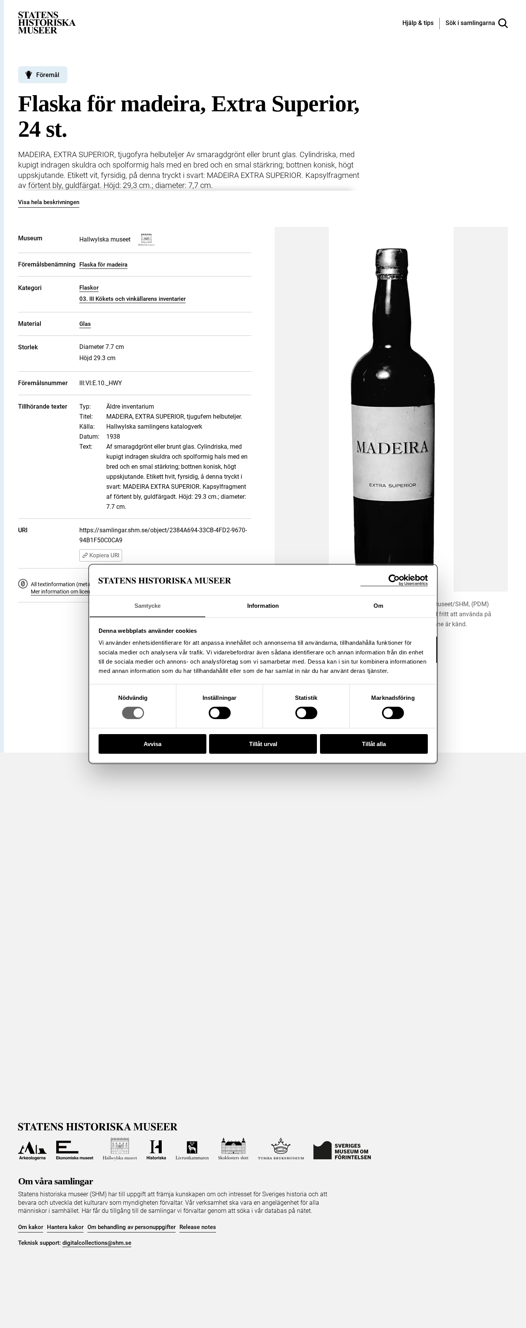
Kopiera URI (104, 555)
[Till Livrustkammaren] (192, 1148)
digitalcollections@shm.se (96, 1242)
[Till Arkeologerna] (32, 1148)
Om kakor (30, 1227)
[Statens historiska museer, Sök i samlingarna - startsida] (47, 22)
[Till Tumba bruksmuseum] (281, 1148)
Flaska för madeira (103, 264)
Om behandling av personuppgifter (131, 1227)
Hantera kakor (65, 1227)
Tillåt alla (374, 744)
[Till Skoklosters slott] (233, 1148)
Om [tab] (378, 605)
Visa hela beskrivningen (48, 202)
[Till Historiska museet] (156, 1148)
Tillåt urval (263, 744)
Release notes (197, 1227)
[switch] (220, 713)
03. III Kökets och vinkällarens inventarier (132, 298)
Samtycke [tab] (147, 605)
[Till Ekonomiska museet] (74, 1148)
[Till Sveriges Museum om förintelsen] (342, 1148)
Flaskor (89, 287)
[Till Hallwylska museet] (120, 1148)
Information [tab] (263, 605)
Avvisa (152, 744)
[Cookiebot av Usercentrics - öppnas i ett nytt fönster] (394, 580)
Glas (85, 323)
